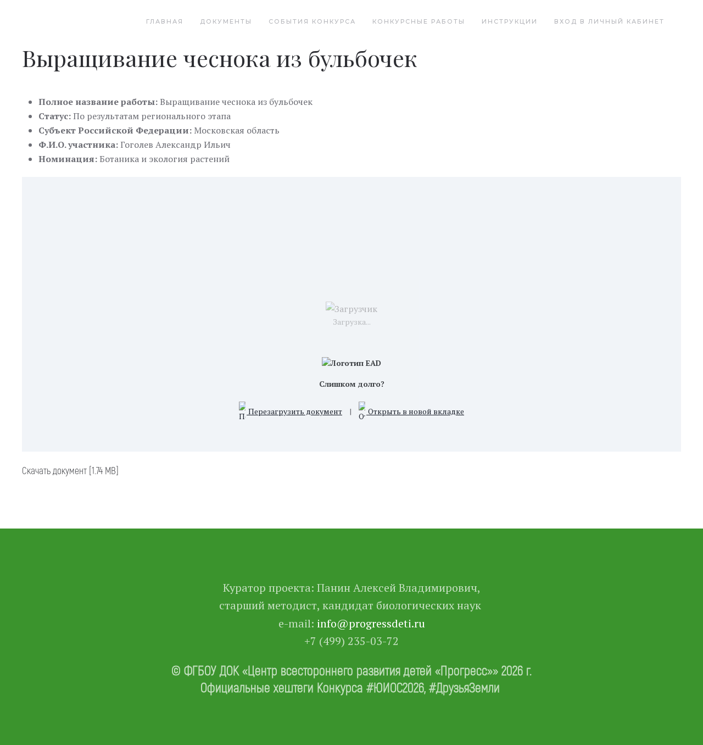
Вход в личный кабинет (609, 21)
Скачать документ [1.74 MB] (70, 470)
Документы (226, 21)
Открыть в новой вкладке (415, 411)
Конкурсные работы (418, 21)
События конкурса (312, 21)
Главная (164, 21)
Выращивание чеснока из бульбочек (219, 57)
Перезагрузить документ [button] (294, 411)
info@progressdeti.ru (371, 623)
